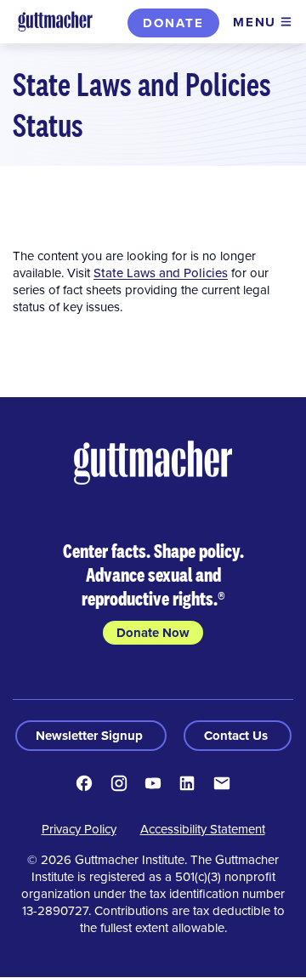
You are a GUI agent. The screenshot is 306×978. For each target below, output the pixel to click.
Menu (254, 22)
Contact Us (237, 735)
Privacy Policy (79, 829)
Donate (173, 23)
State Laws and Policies (161, 272)
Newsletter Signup (91, 735)
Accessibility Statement (202, 829)
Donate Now (153, 632)
